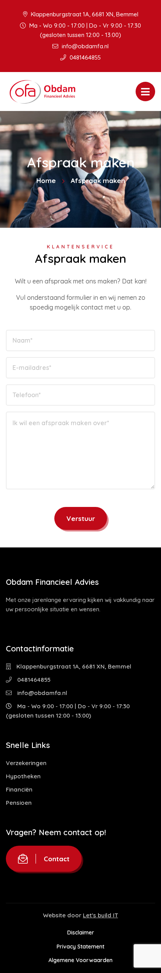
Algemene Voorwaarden (80, 960)
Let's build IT (100, 915)
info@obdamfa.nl (84, 46)
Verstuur (80, 518)
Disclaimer (80, 932)
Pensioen (19, 802)
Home (46, 180)
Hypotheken (23, 776)
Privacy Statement (80, 946)
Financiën (19, 789)
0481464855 (84, 57)
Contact (57, 859)
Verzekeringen (26, 763)
